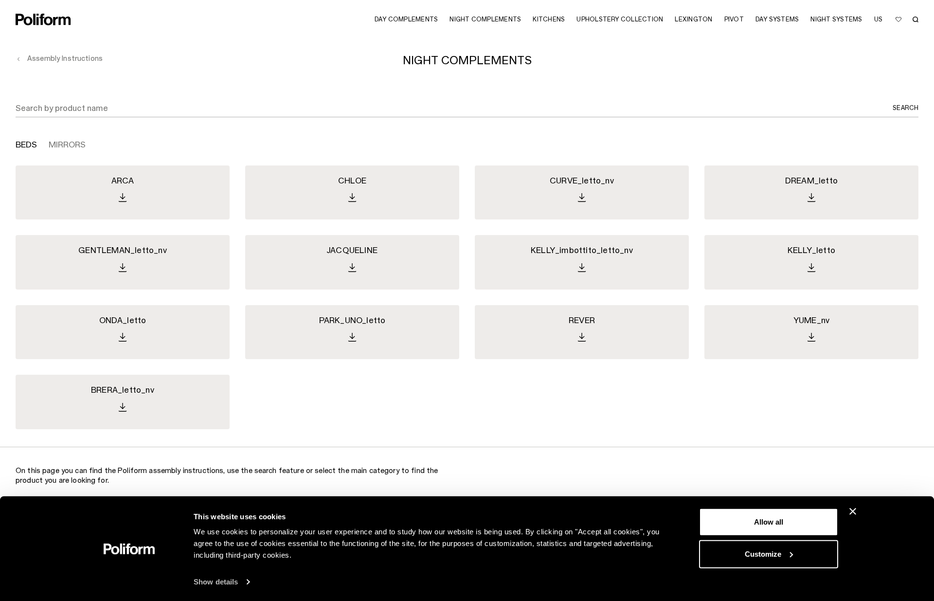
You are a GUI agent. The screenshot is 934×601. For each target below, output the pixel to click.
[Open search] (915, 19)
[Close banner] (852, 511)
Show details (216, 582)
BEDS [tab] (26, 145)
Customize (763, 553)
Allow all (768, 522)
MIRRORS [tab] (67, 145)
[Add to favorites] (898, 19)
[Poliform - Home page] (43, 19)
